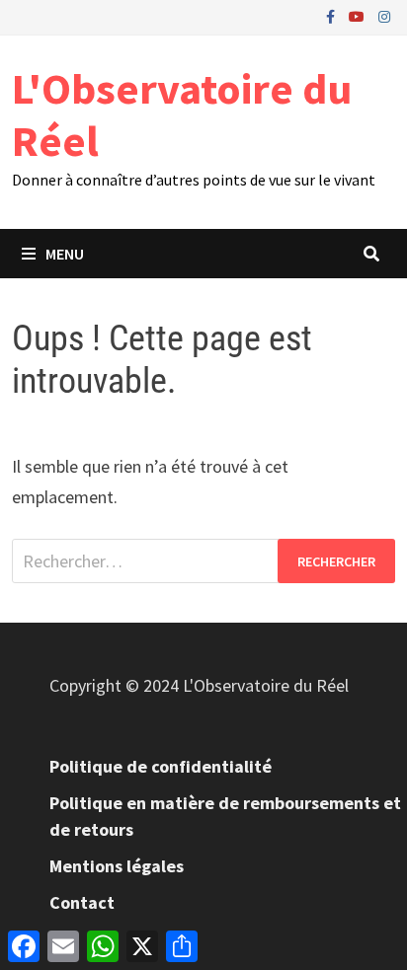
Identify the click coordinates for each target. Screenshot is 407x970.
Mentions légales (116, 866)
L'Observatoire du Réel (182, 114)
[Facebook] (332, 15)
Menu (64, 253)
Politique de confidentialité (160, 766)
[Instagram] (384, 15)
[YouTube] (358, 15)
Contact (82, 902)
